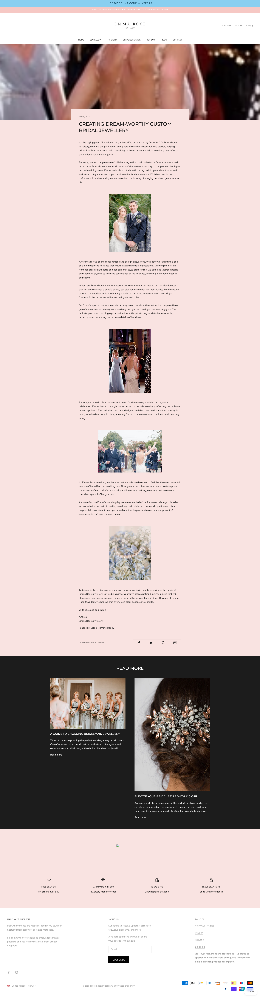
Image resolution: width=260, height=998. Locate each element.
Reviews (151, 40)
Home (81, 40)
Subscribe (119, 959)
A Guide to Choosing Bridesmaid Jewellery (85, 733)
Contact (177, 40)
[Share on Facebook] (139, 642)
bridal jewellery (155, 150)
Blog (164, 40)
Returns (199, 939)
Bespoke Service (132, 40)
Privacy (199, 932)
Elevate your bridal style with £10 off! (166, 796)
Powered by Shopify (125, 986)
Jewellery (95, 40)
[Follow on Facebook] (8, 972)
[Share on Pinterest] (163, 642)
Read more (56, 754)
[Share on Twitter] (151, 642)
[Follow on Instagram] (16, 972)
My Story (112, 40)
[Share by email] (175, 642)
